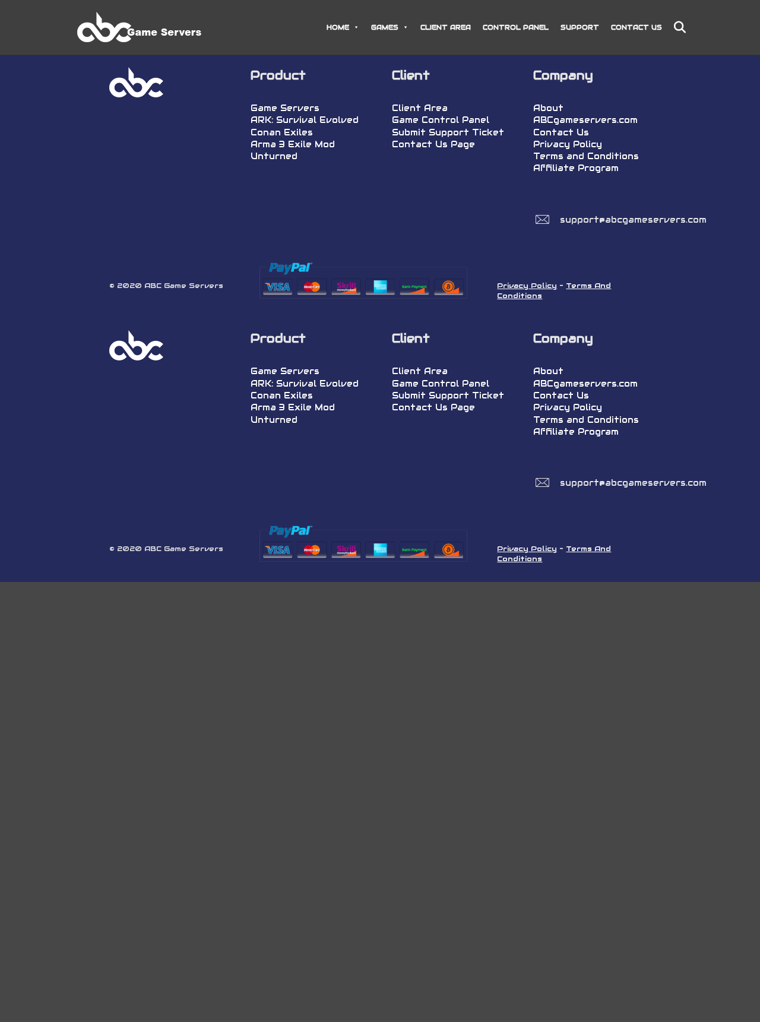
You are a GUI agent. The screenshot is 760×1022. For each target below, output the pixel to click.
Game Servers (285, 108)
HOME (338, 27)
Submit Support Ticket (448, 132)
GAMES (384, 27)
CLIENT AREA (445, 27)
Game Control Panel (440, 120)
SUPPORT (579, 27)
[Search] (675, 27)
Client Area (420, 108)
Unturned (274, 156)
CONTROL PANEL (516, 27)
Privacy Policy (567, 144)
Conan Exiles (282, 132)
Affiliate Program (576, 168)
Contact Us (561, 132)
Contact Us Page (433, 144)
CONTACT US (636, 27)
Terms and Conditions (586, 156)
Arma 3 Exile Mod (293, 144)
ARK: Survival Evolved (305, 120)
